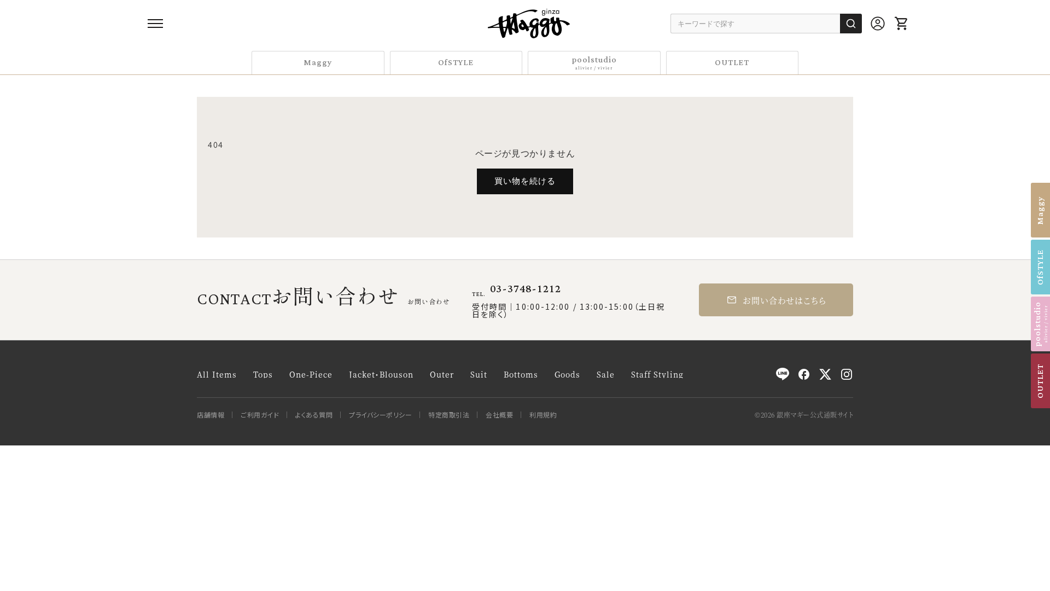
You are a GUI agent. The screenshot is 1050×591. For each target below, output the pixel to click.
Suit (478, 374)
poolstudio (594, 62)
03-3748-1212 (525, 289)
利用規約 (543, 415)
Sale (606, 374)
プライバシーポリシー (380, 415)
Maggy (318, 63)
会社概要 (499, 415)
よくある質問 (313, 415)
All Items (217, 374)
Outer (442, 374)
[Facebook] (803, 374)
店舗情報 (210, 415)
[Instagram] (846, 374)
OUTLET (732, 63)
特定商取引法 (448, 415)
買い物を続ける (525, 181)
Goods (567, 374)
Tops (263, 374)
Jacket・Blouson (381, 374)
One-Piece (310, 374)
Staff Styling (657, 374)
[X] (825, 374)
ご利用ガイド (260, 415)
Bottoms (521, 374)
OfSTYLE (456, 63)
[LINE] (782, 374)
